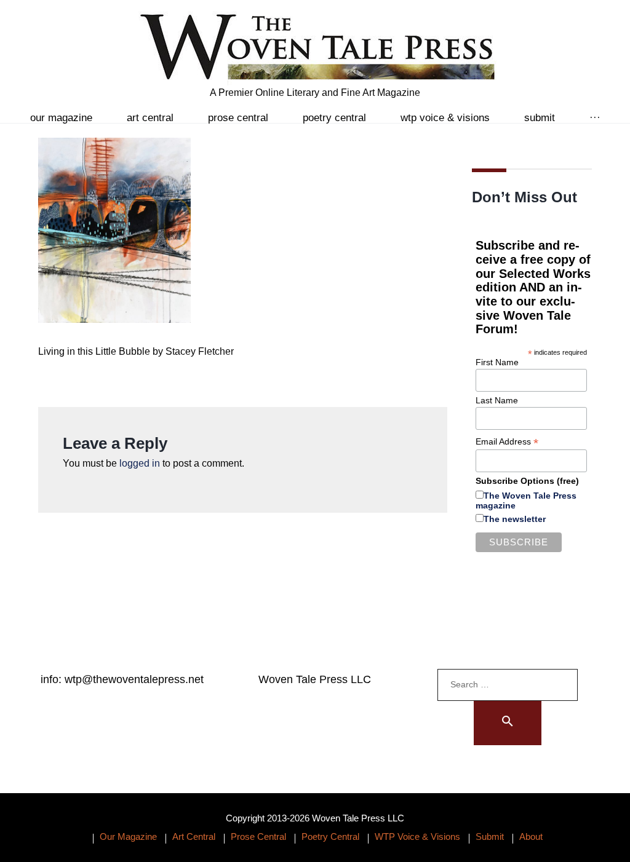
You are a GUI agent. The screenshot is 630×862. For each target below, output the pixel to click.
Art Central (150, 118)
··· (594, 118)
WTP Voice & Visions (445, 118)
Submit (539, 118)
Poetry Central (334, 118)
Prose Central (238, 118)
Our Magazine (61, 118)
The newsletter (515, 519)
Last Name (497, 400)
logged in (139, 463)
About (531, 836)
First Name (497, 362)
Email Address (507, 442)
